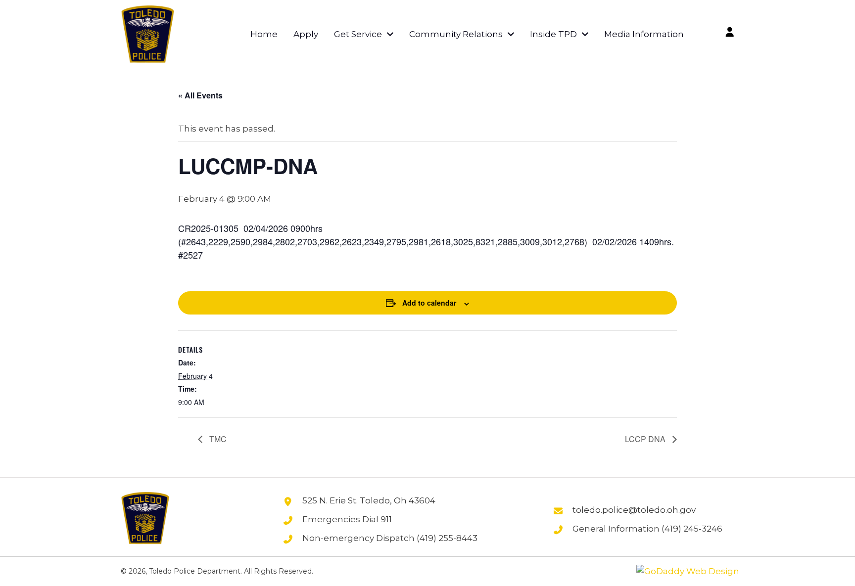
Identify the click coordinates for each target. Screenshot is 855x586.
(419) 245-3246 (692, 529)
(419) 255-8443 (447, 538)
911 (386, 519)
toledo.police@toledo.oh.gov (634, 510)
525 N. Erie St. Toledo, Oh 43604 (368, 500)
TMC (217, 439)
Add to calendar (429, 303)
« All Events (200, 95)
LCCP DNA (646, 439)
